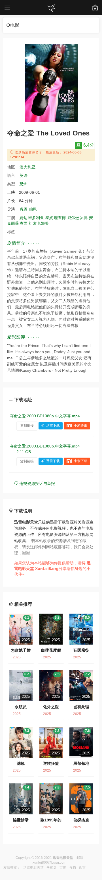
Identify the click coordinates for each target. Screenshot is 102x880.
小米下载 (80, 461)
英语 (23, 175)
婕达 (23, 217)
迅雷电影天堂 (33, 868)
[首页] (51, 8)
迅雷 (82, 868)
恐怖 (23, 184)
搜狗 (72, 868)
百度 (63, 868)
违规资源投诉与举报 (36, 483)
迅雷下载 (53, 425)
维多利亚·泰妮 (40, 217)
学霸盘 (51, 868)
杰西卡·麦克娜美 (34, 223)
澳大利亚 (27, 167)
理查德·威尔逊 (66, 217)
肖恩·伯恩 (28, 209)
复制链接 (27, 425)
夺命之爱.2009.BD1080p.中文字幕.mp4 (45, 416)
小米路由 (80, 425)
